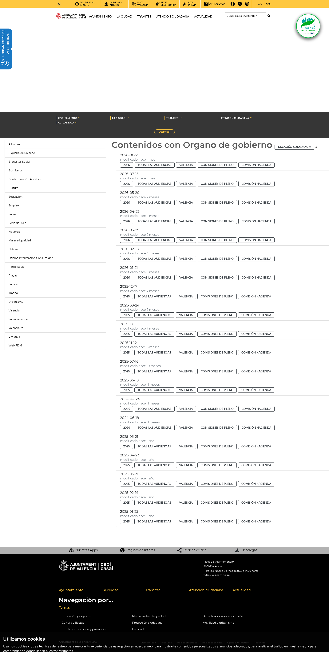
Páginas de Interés (141, 550)
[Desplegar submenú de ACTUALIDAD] (76, 122)
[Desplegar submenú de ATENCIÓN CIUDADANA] (251, 117)
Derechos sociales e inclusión (223, 616)
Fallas (12, 214)
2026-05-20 (129, 193)
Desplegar (167, 132)
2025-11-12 (128, 343)
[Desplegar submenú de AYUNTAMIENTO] (79, 117)
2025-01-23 (129, 511)
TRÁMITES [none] (172, 118)
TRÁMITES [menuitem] (144, 16)
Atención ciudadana (206, 590)
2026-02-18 (129, 249)
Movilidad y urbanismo (218, 622)
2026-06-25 (129, 155)
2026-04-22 (129, 211)
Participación (17, 266)
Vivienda (14, 336)
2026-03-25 (129, 230)
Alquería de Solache (22, 153)
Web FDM (15, 345)
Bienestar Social (19, 161)
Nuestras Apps (86, 550)
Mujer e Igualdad (20, 240)
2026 (126, 165)
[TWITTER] (240, 5)
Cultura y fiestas (73, 622)
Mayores (14, 231)
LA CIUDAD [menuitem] (124, 16)
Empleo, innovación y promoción (84, 629)
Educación (15, 196)
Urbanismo (16, 301)
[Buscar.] (270, 16)
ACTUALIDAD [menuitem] (203, 16)
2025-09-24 (129, 305)
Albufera (14, 144)
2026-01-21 (129, 268)
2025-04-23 (129, 455)
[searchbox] (245, 16)
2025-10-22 (129, 324)
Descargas (249, 550)
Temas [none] (64, 607)
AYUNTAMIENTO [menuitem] (100, 16)
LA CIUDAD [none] (118, 118)
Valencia (14, 310)
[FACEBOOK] (232, 5)
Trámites (153, 590)
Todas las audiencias (154, 165)
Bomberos (16, 170)
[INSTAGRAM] (247, 5)
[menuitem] (77, 590)
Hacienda (138, 629)
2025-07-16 (129, 361)
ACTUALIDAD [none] (66, 122)
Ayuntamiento (71, 590)
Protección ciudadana (147, 622)
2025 (126, 296)
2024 (126, 409)
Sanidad (14, 284)
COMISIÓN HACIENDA (256, 165)
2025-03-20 (129, 474)
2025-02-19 (129, 493)
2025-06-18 (129, 380)
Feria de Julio (17, 223)
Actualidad (241, 590)
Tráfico (13, 293)
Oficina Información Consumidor (31, 258)
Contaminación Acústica (25, 179)
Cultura (13, 188)
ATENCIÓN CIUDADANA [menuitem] (172, 16)
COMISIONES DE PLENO (217, 165)
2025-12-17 (128, 286)
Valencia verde (18, 319)
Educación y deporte (76, 616)
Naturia (13, 249)
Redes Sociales (195, 550)
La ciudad (110, 590)
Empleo (14, 205)
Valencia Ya (16, 328)
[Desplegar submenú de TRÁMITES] (180, 117)
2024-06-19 (129, 418)
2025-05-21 (129, 437)
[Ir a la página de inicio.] (64, 17)
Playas (13, 275)
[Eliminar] (310, 147)
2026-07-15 (129, 174)
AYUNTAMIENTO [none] (67, 118)
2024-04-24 (130, 399)
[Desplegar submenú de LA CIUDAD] (127, 117)
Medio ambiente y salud (149, 616)
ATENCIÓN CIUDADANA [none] (235, 118)
